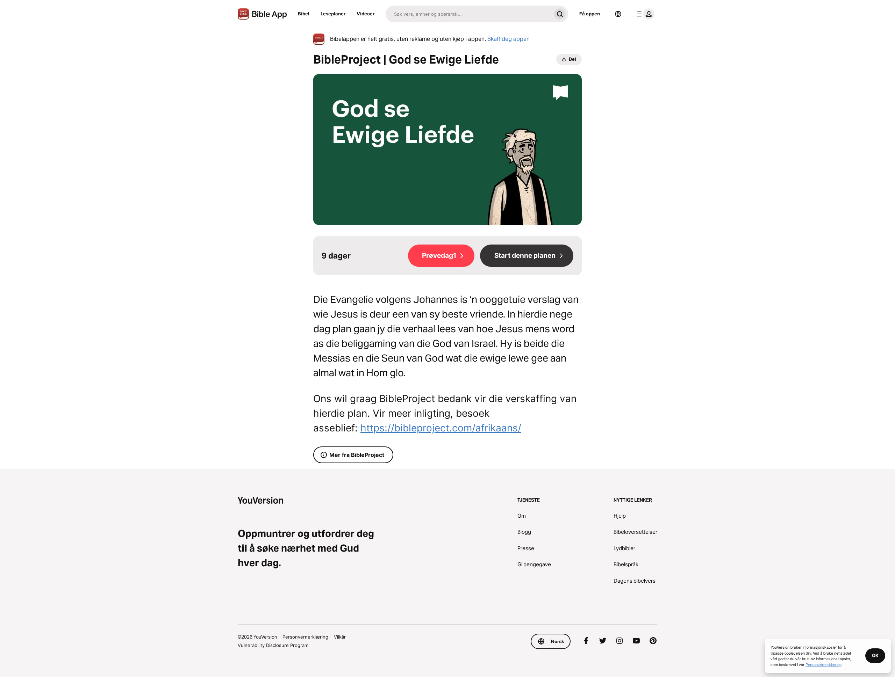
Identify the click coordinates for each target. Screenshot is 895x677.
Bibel (303, 13)
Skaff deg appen (508, 39)
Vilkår (340, 637)
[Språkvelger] (618, 14)
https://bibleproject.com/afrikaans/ (440, 428)
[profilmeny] (644, 14)
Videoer (365, 13)
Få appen (589, 13)
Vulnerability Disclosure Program (273, 645)
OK (875, 655)
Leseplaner (333, 13)
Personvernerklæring (305, 637)
